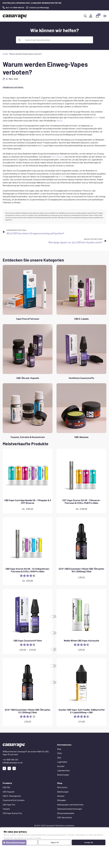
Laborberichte (63, 770)
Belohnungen (63, 791)
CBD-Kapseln (8, 791)
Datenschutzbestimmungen (69, 809)
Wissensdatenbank (65, 813)
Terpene (6, 809)
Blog (59, 749)
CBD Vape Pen (9, 804)
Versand (60, 796)
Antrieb (62, 176)
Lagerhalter (62, 762)
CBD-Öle (6, 787)
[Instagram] (14, 768)
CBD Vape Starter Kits (12, 813)
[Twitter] (9, 768)
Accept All (88, 842)
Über (59, 757)
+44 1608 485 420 (10, 759)
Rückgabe (61, 800)
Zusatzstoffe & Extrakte (13, 800)
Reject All (54, 842)
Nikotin (96, 117)
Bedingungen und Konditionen (70, 804)
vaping (59, 120)
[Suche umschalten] (85, 16)
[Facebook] (4, 768)
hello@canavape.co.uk (13, 762)
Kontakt (60, 766)
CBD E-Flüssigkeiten (12, 796)
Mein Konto (62, 787)
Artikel (5, 54)
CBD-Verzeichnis (64, 817)
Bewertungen (63, 774)
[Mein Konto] (90, 16)
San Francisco (58, 156)
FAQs (59, 753)
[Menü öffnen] (104, 15)
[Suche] (19, 40)
